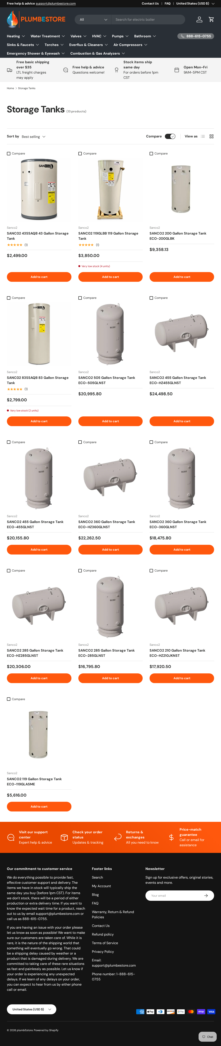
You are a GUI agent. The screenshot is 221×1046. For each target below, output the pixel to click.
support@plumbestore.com (56, 3)
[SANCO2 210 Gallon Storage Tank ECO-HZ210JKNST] (182, 607)
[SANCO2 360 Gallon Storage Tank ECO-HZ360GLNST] (110, 478)
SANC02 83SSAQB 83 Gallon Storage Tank (38, 380)
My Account (101, 886)
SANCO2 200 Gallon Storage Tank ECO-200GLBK (178, 236)
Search (97, 877)
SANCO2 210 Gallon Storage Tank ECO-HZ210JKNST (177, 653)
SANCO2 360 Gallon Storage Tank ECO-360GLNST (178, 524)
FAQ (167, 3)
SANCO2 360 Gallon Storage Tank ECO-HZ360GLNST (106, 524)
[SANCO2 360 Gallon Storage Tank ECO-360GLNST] (182, 478)
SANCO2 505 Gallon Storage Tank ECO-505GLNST (106, 380)
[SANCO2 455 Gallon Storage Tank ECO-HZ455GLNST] (182, 334)
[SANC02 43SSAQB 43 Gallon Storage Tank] (39, 190)
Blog (95, 894)
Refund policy (103, 934)
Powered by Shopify (46, 1030)
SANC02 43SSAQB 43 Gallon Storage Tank (38, 236)
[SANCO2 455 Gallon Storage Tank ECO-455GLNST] (39, 478)
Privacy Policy (103, 951)
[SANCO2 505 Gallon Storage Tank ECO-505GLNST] (110, 334)
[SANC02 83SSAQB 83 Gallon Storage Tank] (39, 334)
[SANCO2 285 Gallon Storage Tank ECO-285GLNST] (110, 607)
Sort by (13, 136)
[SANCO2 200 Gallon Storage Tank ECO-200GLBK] (182, 190)
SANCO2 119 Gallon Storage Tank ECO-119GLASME (34, 781)
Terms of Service (105, 943)
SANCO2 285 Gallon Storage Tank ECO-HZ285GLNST (35, 653)
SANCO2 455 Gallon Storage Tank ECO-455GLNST (35, 524)
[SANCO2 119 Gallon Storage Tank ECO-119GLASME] (39, 735)
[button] (211, 19)
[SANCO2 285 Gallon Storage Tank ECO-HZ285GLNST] (39, 607)
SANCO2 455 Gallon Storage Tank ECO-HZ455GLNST (178, 380)
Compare (154, 136)
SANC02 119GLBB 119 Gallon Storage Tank (108, 236)
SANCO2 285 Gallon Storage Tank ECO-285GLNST (106, 653)
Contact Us (150, 3)
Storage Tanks (26, 88)
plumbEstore (25, 1030)
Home (10, 88)
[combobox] (130, 19)
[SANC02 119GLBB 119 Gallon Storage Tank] (110, 190)
